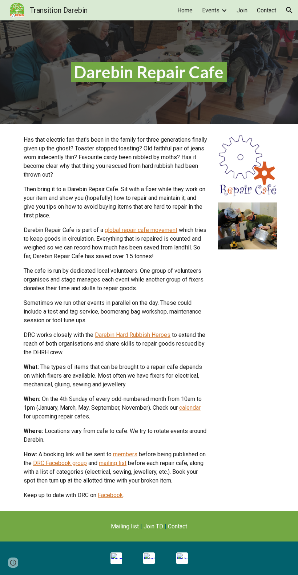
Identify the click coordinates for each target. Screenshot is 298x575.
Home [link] (185, 10)
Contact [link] (266, 10)
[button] (289, 10)
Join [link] (242, 10)
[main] (149, 72)
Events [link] (211, 10)
